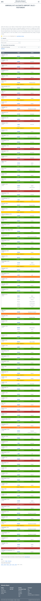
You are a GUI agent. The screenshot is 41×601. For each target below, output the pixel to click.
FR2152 (18, 357)
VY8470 (18, 185)
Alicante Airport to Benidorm (33, 594)
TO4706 (18, 82)
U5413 (18, 124)
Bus (28, 589)
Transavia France (32, 82)
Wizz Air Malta (32, 341)
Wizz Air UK (32, 280)
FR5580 (18, 388)
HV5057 (18, 194)
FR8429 (18, 458)
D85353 (18, 528)
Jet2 (32, 448)
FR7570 (18, 352)
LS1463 (18, 448)
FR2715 (18, 394)
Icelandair (32, 443)
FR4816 (18, 495)
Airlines (2, 593)
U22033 (18, 507)
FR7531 (18, 551)
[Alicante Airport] (2, 1)
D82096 (18, 311)
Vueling (32, 185)
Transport (30, 587)
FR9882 (18, 285)
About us (18, 599)
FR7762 (18, 378)
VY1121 (18, 485)
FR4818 (18, 420)
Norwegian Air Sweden (32, 108)
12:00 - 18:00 (14, 564)
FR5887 (18, 518)
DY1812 (18, 157)
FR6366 (18, 322)
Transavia (32, 119)
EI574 (19, 383)
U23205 (18, 373)
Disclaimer (12, 599)
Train (29, 590)
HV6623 (18, 119)
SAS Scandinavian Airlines (32, 136)
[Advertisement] (20, 17)
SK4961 (18, 236)
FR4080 (18, 464)
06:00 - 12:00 (9, 564)
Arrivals (2, 589)
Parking (20, 587)
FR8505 (18, 399)
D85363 (18, 513)
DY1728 (18, 147)
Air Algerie (32, 66)
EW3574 (18, 56)
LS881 (18, 453)
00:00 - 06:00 (3, 564)
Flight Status (3, 592)
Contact (15, 599)
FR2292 (18, 175)
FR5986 (18, 231)
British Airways (32, 327)
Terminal (11, 587)
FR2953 (18, 425)
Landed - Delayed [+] (20, 63)
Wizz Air (32, 77)
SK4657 (18, 136)
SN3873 (18, 317)
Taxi (28, 592)
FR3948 (18, 87)
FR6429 (18, 131)
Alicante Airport (20, 1)
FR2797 (18, 103)
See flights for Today (20, 36)
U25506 (18, 415)
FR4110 (18, 220)
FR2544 (18, 336)
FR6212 (18, 362)
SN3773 (18, 205)
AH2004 (18, 66)
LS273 (18, 469)
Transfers (29, 593)
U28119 (18, 474)
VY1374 (18, 262)
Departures (3, 590)
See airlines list (27, 556)
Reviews (20, 590)
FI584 (19, 443)
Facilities (20, 593)
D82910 (18, 108)
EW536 (18, 61)
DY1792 (18, 180)
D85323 (18, 523)
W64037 (18, 269)
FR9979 (18, 404)
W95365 (18, 280)
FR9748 (18, 98)
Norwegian (32, 147)
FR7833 (18, 252)
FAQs (19, 594)
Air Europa (32, 215)
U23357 (18, 539)
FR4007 (18, 479)
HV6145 (18, 430)
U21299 (18, 210)
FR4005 (18, 409)
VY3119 (18, 544)
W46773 (18, 341)
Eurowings (32, 56)
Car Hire (11, 589)
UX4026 (18, 215)
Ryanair (32, 87)
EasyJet (32, 210)
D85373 (18, 534)
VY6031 (18, 490)
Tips (19, 596)
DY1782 (18, 152)
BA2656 (18, 327)
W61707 (18, 257)
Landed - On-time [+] (20, 58)
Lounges (20, 592)
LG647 (18, 199)
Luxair (32, 199)
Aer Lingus (32, 383)
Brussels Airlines (32, 205)
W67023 (18, 290)
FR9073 (18, 241)
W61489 (18, 77)
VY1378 (18, 500)
